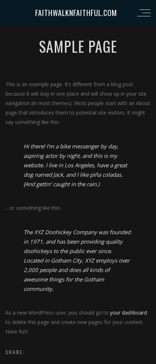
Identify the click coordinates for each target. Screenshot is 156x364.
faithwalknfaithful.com (76, 12)
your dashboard (128, 312)
